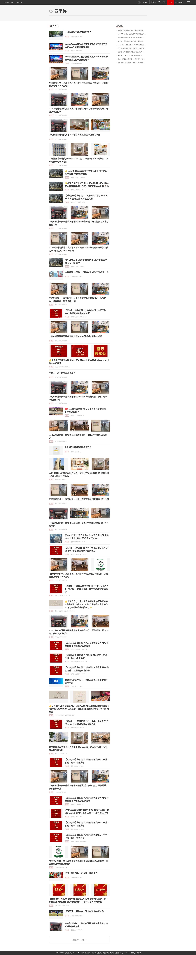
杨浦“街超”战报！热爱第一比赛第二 (81, 873)
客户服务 (102, 953)
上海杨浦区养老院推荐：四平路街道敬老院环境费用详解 (74, 134)
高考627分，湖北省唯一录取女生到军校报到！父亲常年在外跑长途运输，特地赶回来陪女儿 (132, 45)
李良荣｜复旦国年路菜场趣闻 (62, 372)
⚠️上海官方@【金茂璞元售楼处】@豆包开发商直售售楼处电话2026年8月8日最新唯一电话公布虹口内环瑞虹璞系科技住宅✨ (86, 604)
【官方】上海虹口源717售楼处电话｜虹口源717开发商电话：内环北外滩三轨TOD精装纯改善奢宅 (86, 589)
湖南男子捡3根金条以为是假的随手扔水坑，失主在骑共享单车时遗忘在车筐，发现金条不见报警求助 (132, 34)
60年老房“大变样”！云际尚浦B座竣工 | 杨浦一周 (86, 272)
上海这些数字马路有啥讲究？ (78, 32)
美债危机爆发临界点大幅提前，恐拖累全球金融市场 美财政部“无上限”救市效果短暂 (132, 41)
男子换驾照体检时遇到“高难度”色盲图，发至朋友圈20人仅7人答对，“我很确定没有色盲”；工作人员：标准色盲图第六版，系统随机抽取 (132, 37)
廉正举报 (133, 953)
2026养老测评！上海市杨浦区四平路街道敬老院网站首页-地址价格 (79, 499)
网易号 (67, 36)
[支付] (159, 2)
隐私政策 (108, 953)
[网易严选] (153, 2)
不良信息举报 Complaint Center (121, 953)
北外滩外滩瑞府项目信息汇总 (78, 447)
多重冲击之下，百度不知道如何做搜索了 (130, 55)
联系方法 (90, 953)
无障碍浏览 (19, 2)
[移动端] (139, 2)
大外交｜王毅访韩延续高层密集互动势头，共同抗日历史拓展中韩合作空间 (132, 30)
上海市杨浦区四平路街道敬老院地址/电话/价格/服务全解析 (75, 336)
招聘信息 (96, 953)
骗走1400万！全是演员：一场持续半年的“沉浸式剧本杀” (132, 59)
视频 (67, 415)
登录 (170, 2)
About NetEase (76, 953)
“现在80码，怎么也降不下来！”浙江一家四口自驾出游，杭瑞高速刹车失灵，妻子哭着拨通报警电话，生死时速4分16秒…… (132, 62)
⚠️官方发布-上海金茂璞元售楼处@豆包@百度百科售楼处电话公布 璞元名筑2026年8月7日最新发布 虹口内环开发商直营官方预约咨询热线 (79, 709)
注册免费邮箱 (179, 2)
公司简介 (84, 953)
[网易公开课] (145, 2)
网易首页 (6, 2)
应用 (12, 2)
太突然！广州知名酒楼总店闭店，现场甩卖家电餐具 (132, 52)
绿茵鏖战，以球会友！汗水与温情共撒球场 (84, 911)
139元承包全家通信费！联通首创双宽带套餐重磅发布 (132, 48)
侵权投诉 (139, 953)
